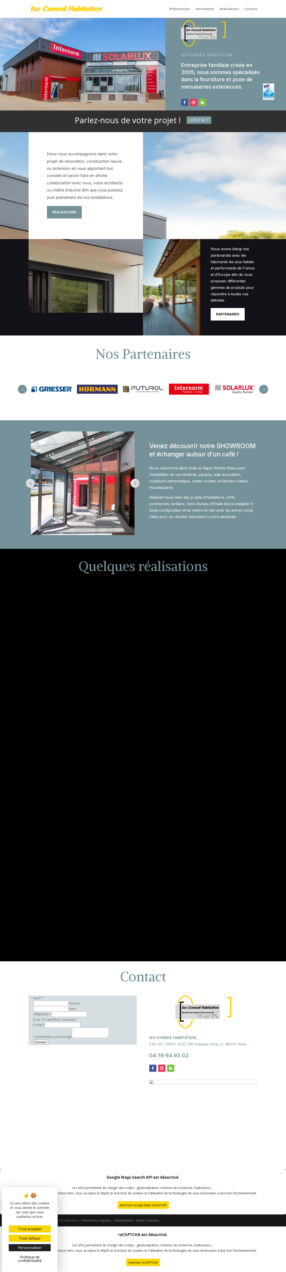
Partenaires (227, 314)
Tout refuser (30, 1238)
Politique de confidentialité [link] (30, 1259)
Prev (22, 389)
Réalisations (64, 212)
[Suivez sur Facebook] (184, 102)
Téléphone (42, 1014)
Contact (199, 120)
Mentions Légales (97, 1220)
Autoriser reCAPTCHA (143, 1262)
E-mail (39, 1025)
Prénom (74, 1003)
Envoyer (40, 1042)
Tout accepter (30, 1228)
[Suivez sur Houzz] (202, 102)
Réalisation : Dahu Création (137, 1220)
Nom (72, 1009)
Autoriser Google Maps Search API (143, 1205)
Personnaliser (30, 1247)
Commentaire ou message (52, 1037)
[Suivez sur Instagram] (193, 102)
